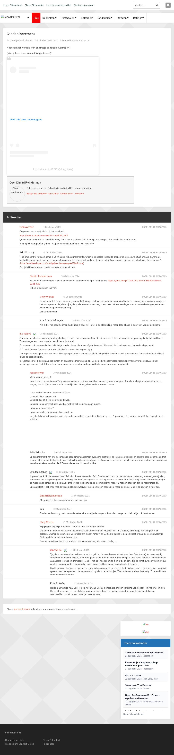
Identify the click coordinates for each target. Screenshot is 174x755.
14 (88, 40)
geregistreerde (22, 609)
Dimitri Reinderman (72, 40)
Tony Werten (47, 296)
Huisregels (48, 743)
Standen (122, 18)
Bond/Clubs (103, 18)
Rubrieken (48, 18)
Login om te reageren (154, 227)
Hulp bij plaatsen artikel (58, 5)
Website (79, 193)
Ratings (137, 18)
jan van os (25, 333)
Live (36, 18)
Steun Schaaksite (34, 5)
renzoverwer (27, 226)
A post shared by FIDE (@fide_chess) (53, 169)
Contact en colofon (84, 5)
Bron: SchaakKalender (133, 714)
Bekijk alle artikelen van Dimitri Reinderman (50, 193)
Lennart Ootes (26, 743)
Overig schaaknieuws (21, 40)
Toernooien (68, 18)
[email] (168, 5)
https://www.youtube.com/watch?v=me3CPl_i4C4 (44, 235)
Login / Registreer (13, 5)
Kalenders (87, 18)
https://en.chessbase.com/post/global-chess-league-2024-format (51, 263)
